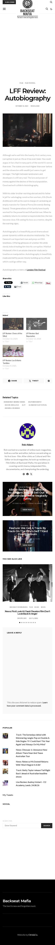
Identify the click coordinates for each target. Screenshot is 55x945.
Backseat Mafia (17, 901)
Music (34, 487)
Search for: (7, 821)
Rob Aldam (35, 106)
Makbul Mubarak (13, 408)
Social (6, 804)
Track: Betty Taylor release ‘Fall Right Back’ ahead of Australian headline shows (33, 773)
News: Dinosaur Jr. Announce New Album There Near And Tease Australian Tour (31, 752)
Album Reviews (24, 487)
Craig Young (35, 539)
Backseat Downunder (19, 607)
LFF (24, 405)
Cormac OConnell (35, 503)
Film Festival (30, 83)
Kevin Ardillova (12, 405)
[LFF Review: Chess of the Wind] (13, 324)
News (43, 607)
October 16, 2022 (21, 539)
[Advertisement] (27, 48)
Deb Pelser (21, 618)
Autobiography (35, 402)
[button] (51, 9)
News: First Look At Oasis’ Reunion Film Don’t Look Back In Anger (27, 612)
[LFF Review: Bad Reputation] (36, 324)
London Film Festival (36, 269)
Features (24, 525)
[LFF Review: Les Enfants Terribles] (13, 351)
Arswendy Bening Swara (15, 402)
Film (21, 83)
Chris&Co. (33, 934)
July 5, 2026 (33, 618)
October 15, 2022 (22, 106)
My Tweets (8, 795)
